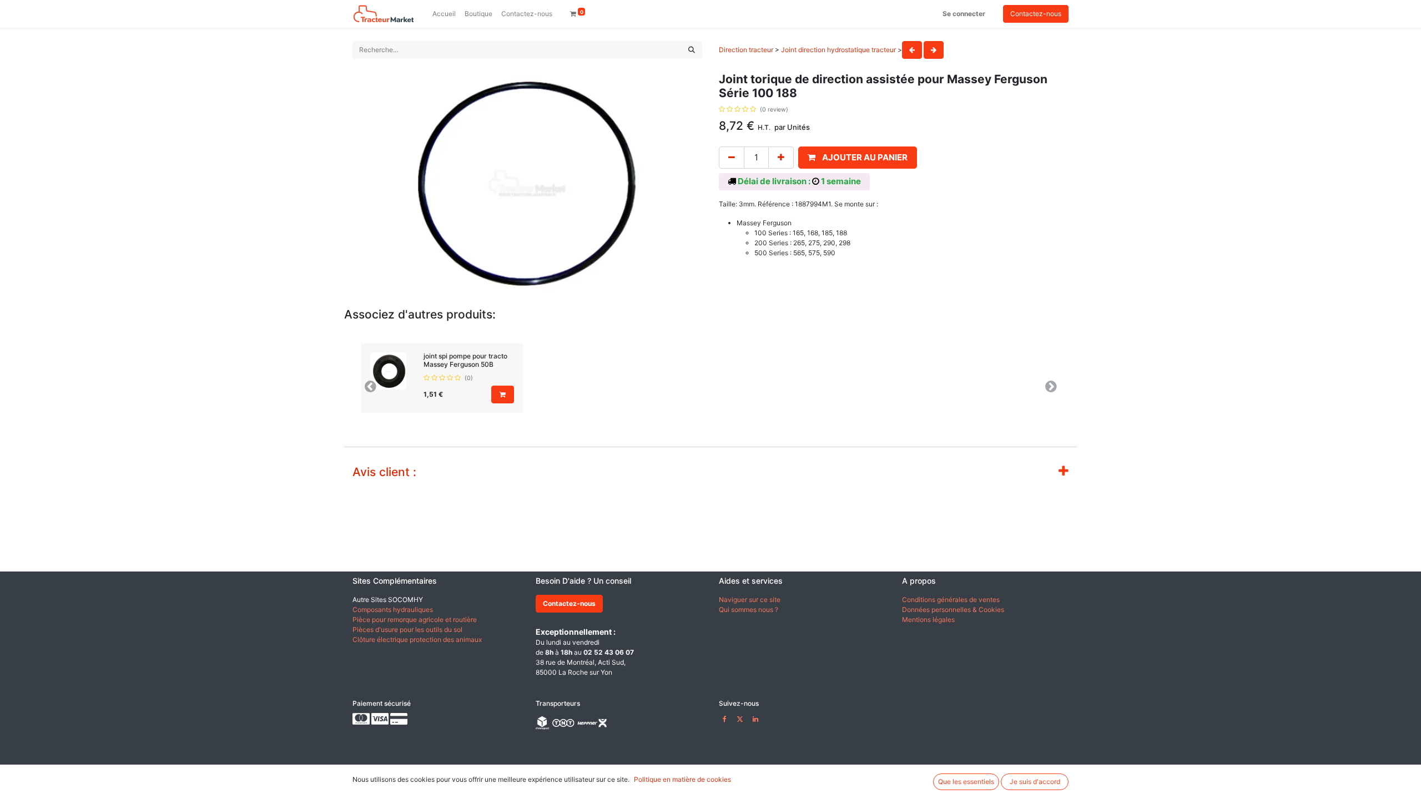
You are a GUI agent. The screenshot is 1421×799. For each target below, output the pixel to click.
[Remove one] (731, 157)
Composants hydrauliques (392, 609)
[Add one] (781, 157)
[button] (857, 157)
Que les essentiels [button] (966, 781)
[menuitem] (444, 13)
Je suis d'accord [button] (1035, 781)
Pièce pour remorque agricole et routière (414, 619)
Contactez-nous (1035, 13)
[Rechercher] (691, 50)
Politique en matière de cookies (682, 779)
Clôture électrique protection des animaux (417, 639)
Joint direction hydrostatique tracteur (838, 49)
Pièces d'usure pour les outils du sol (407, 629)
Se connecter (964, 13)
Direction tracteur (746, 49)
